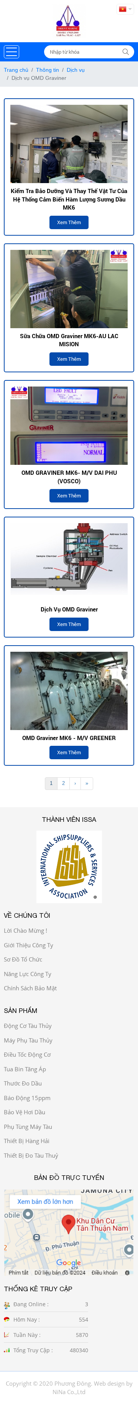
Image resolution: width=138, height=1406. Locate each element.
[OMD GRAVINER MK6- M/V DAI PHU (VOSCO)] (69, 426)
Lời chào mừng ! (25, 930)
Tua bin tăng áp (25, 1069)
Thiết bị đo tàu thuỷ (31, 1155)
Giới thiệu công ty (28, 945)
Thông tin (47, 70)
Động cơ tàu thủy (28, 1025)
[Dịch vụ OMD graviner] (69, 562)
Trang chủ (16, 70)
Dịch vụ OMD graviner (69, 609)
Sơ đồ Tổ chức (23, 959)
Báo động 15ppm (27, 1098)
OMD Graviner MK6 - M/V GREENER (69, 738)
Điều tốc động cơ (27, 1054)
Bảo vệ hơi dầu (24, 1112)
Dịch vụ (76, 70)
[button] (11, 51)
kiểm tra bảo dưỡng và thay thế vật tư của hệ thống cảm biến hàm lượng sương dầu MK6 (69, 199)
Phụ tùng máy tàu (28, 1126)
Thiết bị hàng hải (26, 1141)
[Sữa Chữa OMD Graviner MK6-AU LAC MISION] (69, 289)
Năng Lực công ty (27, 974)
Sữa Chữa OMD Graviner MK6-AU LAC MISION (69, 340)
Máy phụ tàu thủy (28, 1040)
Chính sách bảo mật (30, 988)
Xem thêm (69, 222)
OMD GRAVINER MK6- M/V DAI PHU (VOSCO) (69, 477)
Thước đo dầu (23, 1083)
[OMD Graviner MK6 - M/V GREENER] (69, 691)
